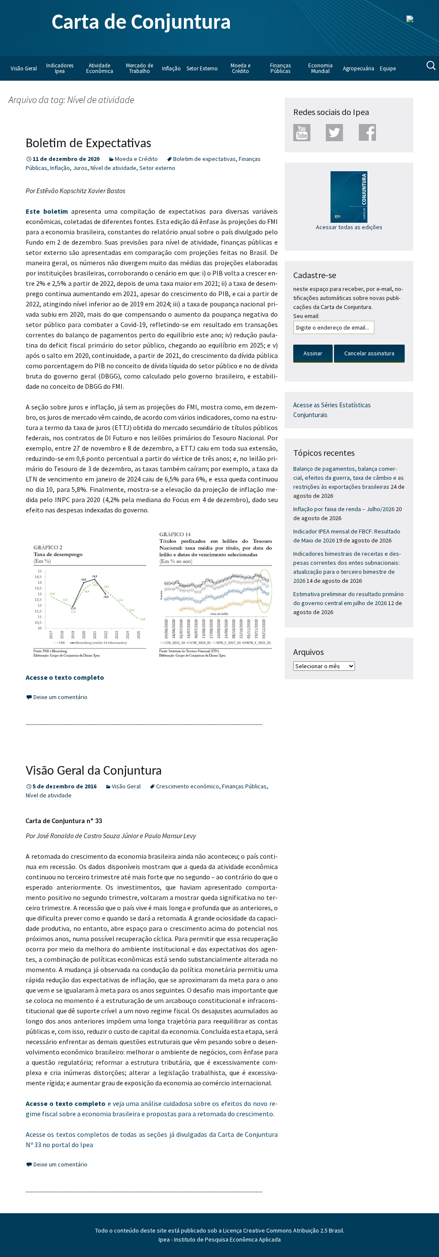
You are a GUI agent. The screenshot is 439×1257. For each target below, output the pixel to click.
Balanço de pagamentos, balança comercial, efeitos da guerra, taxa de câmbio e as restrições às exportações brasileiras (348, 478)
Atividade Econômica (99, 68)
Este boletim (47, 211)
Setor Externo (202, 68)
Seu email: (306, 316)
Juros (80, 168)
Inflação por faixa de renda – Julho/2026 (343, 509)
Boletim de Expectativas (88, 144)
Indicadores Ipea (59, 68)
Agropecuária (358, 68)
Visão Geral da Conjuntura (94, 771)
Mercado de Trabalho (139, 68)
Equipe (388, 68)
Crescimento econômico (187, 786)
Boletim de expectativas (204, 159)
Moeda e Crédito (240, 68)
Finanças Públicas (280, 68)
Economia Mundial (320, 68)
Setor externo (157, 168)
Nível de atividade (113, 168)
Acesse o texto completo (65, 677)
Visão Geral (24, 68)
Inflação (171, 68)
